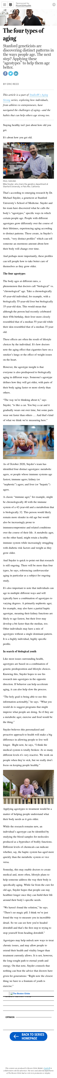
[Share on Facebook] (5, 75)
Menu (5, 5)
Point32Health (23, 6)
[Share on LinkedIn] (16, 75)
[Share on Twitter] (10, 75)
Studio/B (47, 1068)
